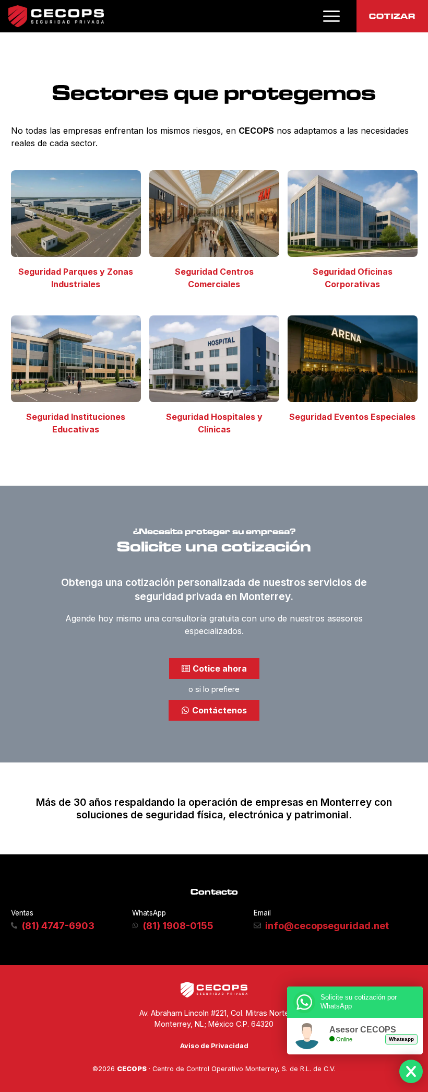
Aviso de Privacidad (214, 1046)
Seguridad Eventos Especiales (352, 417)
